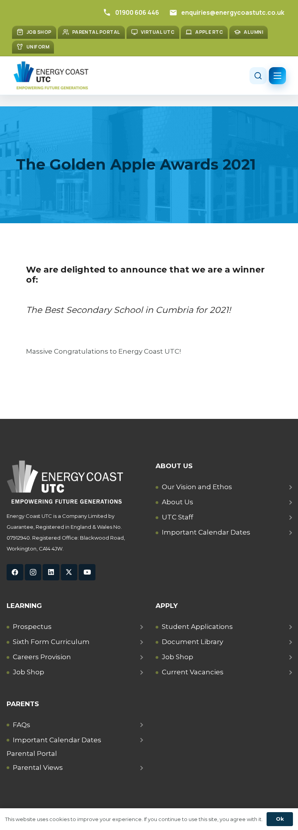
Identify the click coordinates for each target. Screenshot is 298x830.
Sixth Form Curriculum (51, 642)
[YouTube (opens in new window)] (87, 572)
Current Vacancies (193, 672)
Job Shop (28, 672)
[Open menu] (277, 75)
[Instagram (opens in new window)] (33, 572)
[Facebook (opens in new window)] (15, 572)
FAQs (21, 725)
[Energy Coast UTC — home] (51, 75)
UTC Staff (177, 517)
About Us (177, 502)
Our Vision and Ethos (197, 487)
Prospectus (32, 626)
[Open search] (258, 75)
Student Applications (197, 626)
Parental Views (38, 767)
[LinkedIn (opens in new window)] (51, 572)
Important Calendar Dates (206, 532)
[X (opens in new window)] (69, 572)
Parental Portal (32, 753)
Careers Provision (42, 657)
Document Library (192, 642)
